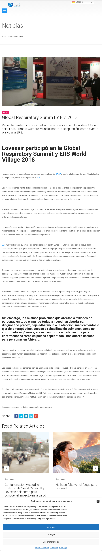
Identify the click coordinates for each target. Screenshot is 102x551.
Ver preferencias (51, 542)
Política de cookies (42, 548)
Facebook (16, 416)
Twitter (21, 416)
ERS (38, 177)
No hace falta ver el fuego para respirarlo (25, 486)
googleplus (36, 416)
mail (31, 416)
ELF (4, 245)
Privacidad (54, 548)
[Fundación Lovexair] (14, 5)
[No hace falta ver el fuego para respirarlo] (25, 452)
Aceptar (51, 527)
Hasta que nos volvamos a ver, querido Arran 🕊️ (74, 486)
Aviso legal (63, 548)
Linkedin (26, 416)
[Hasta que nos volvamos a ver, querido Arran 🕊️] (76, 452)
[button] (98, 501)
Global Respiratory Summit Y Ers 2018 (40, 117)
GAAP (58, 174)
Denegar (51, 534)
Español (79, 2)
